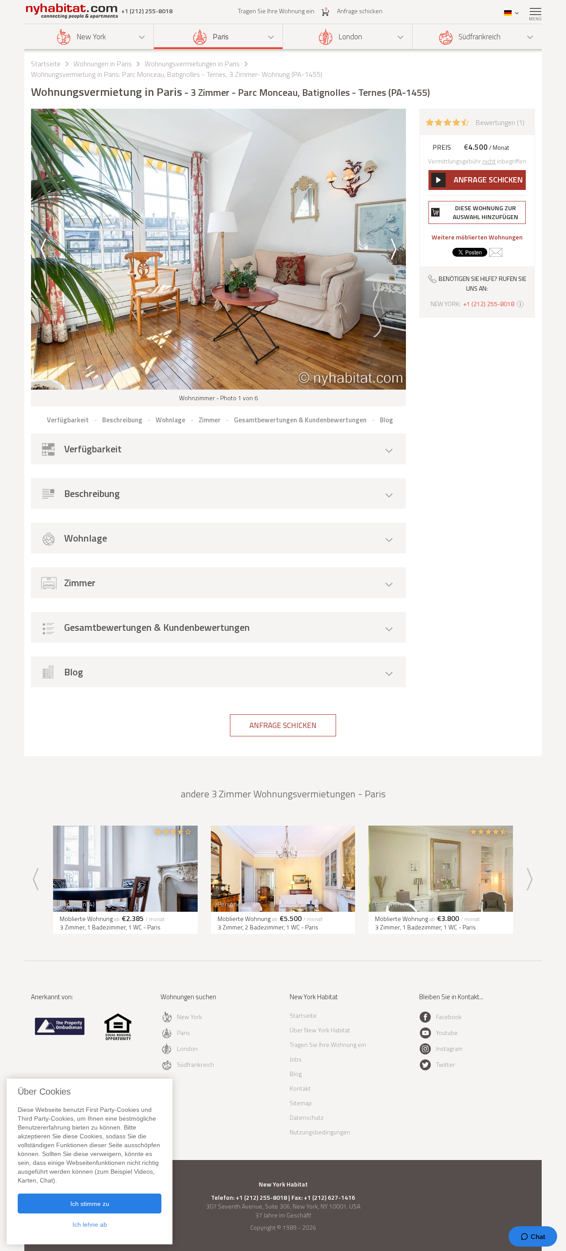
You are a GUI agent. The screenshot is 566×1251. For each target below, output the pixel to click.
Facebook (449, 1016)
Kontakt (300, 1088)
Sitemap (301, 1102)
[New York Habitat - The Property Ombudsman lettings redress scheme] (59, 1033)
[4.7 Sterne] (447, 121)
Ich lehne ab (90, 1224)
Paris (221, 36)
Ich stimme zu (89, 1203)
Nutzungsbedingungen (320, 1132)
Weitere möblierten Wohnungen (477, 237)
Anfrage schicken (359, 10)
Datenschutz (307, 1117)
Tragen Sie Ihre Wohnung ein (276, 10)
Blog (296, 1073)
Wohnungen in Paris (102, 63)
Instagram (449, 1048)
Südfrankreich (480, 36)
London (350, 36)
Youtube (447, 1032)
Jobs (296, 1059)
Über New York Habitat (320, 1030)
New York (91, 36)
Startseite (46, 63)
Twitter (445, 1064)
